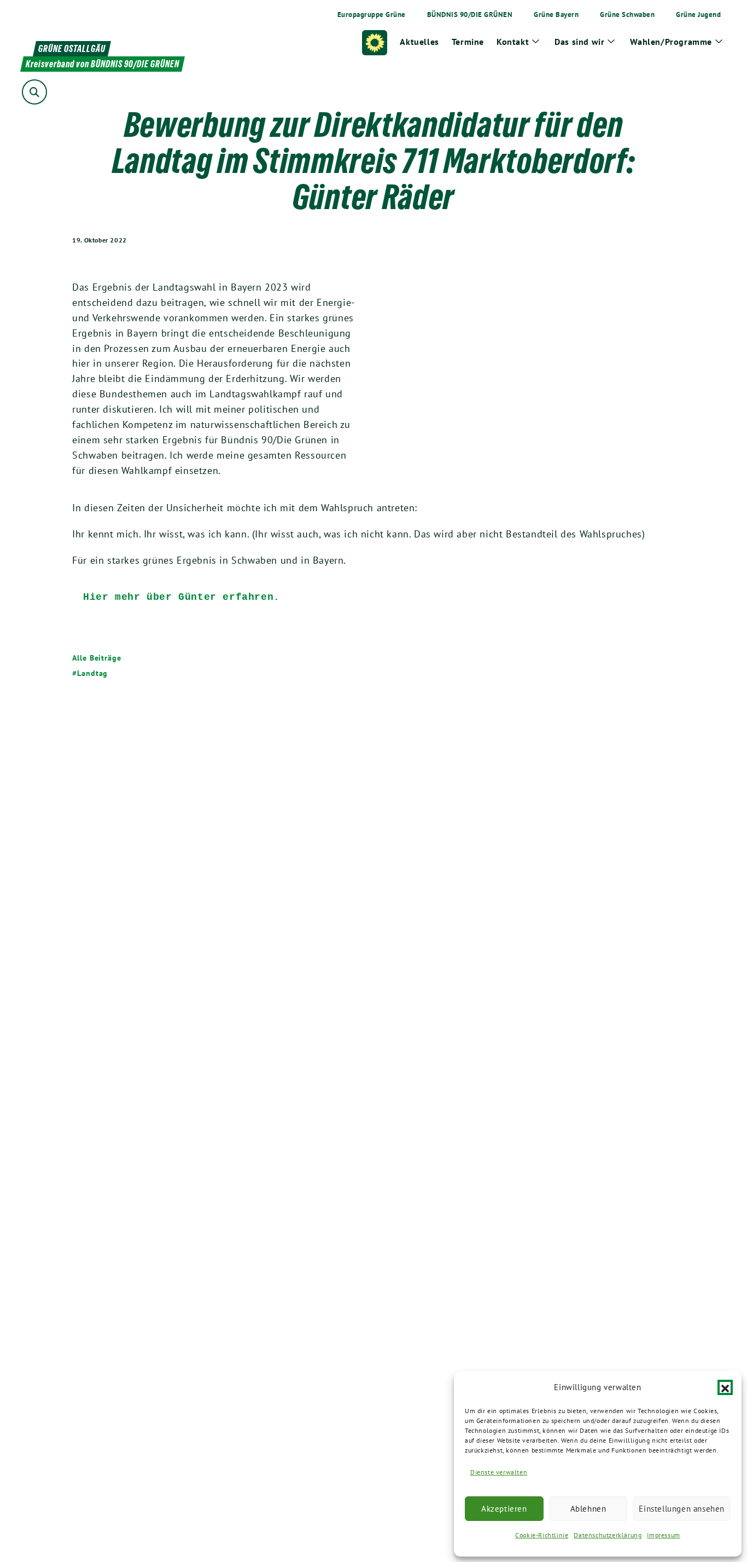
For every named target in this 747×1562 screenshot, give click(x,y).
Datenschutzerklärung (607, 1535)
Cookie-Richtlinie (541, 1535)
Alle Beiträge (96, 658)
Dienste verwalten (498, 1472)
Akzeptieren (504, 1508)
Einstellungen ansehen (682, 1508)
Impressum (663, 1535)
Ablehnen (588, 1508)
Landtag (92, 673)
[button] (725, 1387)
